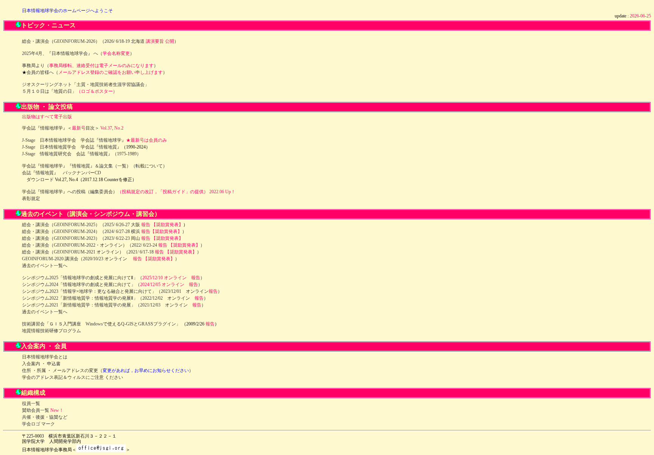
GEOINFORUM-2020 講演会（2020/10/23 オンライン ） (100, 258)
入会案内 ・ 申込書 (41, 363)
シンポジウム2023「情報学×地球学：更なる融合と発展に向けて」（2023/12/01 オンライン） (122, 291)
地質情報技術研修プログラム (51, 330)
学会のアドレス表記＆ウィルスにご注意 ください (72, 377)
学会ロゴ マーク (38, 424)
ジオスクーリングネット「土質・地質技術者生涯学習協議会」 (85, 84)
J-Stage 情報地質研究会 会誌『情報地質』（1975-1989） (81, 153)
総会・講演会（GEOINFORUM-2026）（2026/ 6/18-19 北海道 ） (100, 41)
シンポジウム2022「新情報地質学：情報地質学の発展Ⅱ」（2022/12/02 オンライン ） (115, 298)
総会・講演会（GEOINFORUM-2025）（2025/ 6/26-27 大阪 (102, 224)
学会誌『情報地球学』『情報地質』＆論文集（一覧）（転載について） (94, 166)
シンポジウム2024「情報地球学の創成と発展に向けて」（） (112, 284)
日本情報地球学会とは (44, 357)
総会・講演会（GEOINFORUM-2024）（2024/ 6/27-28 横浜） (104, 231)
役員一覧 (31, 403)
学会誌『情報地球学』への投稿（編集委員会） (69, 191)
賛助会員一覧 (35, 410)
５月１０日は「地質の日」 (49, 91)
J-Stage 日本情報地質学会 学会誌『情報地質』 (71, 147)
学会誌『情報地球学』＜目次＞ (60, 128)
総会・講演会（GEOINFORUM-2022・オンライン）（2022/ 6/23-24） (113, 245)
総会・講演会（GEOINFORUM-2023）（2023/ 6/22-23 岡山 (102, 238)
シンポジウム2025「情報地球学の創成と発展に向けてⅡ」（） (113, 277)
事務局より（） (90, 65)
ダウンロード (40, 179)
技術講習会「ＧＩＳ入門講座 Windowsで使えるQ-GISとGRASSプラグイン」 (101, 324)
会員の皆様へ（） (96, 72)
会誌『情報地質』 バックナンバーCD (61, 172)
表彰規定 (31, 198)
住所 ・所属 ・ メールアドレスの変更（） (107, 370)
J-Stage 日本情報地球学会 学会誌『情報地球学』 (74, 140)
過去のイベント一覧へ (44, 265)
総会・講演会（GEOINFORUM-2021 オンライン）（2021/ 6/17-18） (111, 252)
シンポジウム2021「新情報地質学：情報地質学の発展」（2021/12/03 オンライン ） (114, 305)
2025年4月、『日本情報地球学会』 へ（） (78, 53)
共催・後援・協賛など (44, 417)
